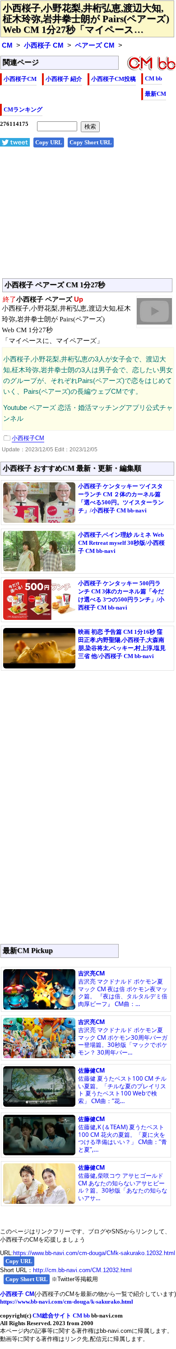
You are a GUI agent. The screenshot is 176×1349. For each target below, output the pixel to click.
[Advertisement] (88, 218)
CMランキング (23, 109)
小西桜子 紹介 (64, 79)
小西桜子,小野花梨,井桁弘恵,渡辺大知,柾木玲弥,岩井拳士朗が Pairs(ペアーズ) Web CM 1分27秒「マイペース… (86, 19)
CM (7, 45)
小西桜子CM (20, 79)
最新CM (155, 93)
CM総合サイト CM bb (61, 1315)
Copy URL (48, 142)
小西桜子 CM (44, 45)
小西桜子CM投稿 (113, 79)
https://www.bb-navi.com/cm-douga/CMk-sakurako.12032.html (94, 1253)
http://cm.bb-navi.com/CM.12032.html (82, 1270)
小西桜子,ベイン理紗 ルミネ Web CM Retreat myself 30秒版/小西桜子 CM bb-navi (121, 542)
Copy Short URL (90, 142)
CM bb (153, 78)
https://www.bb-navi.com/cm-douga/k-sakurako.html (66, 1301)
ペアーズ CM (95, 45)
